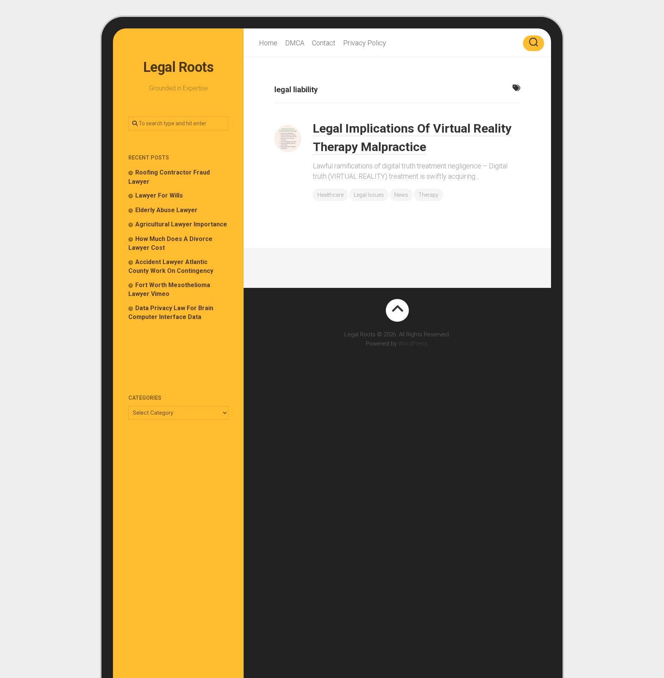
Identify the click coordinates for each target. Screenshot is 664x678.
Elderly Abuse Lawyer (166, 210)
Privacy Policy (364, 43)
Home (268, 43)
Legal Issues (369, 195)
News (401, 195)
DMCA (294, 43)
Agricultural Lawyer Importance (181, 224)
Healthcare (330, 195)
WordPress (412, 343)
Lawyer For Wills (159, 195)
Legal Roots (178, 67)
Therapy (428, 195)
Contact (323, 43)
